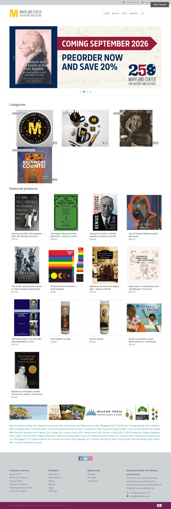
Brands (133, 13)
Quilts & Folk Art (41, 439)
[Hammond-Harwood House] (142, 412)
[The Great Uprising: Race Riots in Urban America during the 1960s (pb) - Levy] (26, 264)
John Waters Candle (61, 339)
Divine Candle (96, 339)
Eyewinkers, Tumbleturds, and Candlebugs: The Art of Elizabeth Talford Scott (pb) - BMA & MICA (144, 287)
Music (85, 436)
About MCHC (15, 474)
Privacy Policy (15, 481)
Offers (51, 481)
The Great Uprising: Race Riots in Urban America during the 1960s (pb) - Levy (26, 287)
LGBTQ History (133, 432)
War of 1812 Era (121, 439)
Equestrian (30, 432)
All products (53, 474)
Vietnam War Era (101, 439)
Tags (50, 488)
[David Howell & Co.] (104, 412)
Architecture (71, 426)
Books (115, 13)
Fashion (43, 432)
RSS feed (52, 491)
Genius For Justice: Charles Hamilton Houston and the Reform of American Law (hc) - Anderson (105, 235)
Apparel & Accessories (50, 426)
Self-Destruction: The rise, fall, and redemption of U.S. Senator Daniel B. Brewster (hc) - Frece (26, 340)
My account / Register (153, 2)
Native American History (105, 436)
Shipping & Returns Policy (21, 488)
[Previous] (14, 57)
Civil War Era (38, 429)
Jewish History (92, 432)
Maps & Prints (46, 436)
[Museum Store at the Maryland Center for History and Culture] (36, 13)
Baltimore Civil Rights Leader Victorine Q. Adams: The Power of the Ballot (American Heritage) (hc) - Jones (26, 393)
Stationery (83, 439)
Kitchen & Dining (113, 432)
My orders (92, 477)
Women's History (142, 439)
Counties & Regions (114, 429)
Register (92, 474)
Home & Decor (73, 432)
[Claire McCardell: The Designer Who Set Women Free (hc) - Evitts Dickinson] (26, 212)
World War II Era (32, 442)
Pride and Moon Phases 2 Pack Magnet (63, 287)
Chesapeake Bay (139, 426)
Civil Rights (21, 429)
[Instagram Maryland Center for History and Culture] (90, 458)
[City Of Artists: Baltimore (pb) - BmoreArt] (144, 212)
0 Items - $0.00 (132, 2)
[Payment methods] (159, 505)
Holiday (56, 432)
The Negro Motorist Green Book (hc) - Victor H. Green (64, 234)
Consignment (92, 429)
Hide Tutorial (159, 4)
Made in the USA (25, 436)
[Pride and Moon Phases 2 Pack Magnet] (66, 264)
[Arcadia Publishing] (28, 412)
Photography (22, 439)
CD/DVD (121, 426)
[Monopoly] (85, 57)
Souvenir (57, 439)
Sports (70, 439)
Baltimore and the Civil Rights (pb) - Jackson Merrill (104, 287)
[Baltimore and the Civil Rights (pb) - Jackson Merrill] (105, 264)
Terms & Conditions (18, 477)
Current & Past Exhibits (140, 429)
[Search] (141, 13)
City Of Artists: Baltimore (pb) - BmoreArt (144, 234)
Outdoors (126, 436)
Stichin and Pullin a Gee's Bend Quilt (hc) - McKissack (142, 340)
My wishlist (93, 481)
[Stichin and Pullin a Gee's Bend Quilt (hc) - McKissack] (144, 317)
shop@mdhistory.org (140, 496)
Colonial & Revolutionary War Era (65, 429)
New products (55, 477)
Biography (107, 426)
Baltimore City (90, 426)
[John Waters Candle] (66, 317)
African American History (22, 426)
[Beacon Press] (66, 412)
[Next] (156, 57)
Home (106, 13)
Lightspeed (70, 505)
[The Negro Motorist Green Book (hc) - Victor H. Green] (66, 212)
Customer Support (18, 491)
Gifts (124, 13)
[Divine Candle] (105, 317)
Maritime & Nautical (68, 436)
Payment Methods (18, 484)
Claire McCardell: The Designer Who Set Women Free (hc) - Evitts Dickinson (26, 235)
